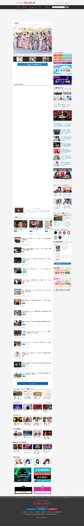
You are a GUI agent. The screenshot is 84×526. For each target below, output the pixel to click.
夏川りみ (20, 337)
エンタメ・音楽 (67, 55)
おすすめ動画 (17, 428)
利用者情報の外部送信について (53, 514)
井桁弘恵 (16, 358)
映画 (58, 55)
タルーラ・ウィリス (22, 347)
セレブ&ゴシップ (67, 60)
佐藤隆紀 (16, 337)
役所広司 (23, 306)
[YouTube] (68, 232)
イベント (26, 497)
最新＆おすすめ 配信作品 (20, 442)
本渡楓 (26, 274)
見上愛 (19, 327)
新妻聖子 (24, 337)
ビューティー (49, 497)
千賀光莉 (23, 274)
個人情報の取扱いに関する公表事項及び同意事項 (35, 514)
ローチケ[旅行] (41, 509)
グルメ (32, 497)
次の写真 (49, 26)
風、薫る (16, 327)
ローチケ (30, 509)
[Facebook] (64, 232)
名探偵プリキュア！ (17, 274)
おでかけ (37, 497)
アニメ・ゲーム (67, 57)
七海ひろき (20, 254)
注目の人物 (16, 457)
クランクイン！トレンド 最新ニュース (24, 389)
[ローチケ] (66, 3)
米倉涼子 (16, 244)
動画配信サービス (67, 62)
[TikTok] (60, 237)
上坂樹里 (23, 327)
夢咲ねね (25, 254)
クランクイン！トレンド (18, 497)
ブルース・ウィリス (29, 347)
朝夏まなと (16, 254)
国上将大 (27, 264)
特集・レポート (67, 497)
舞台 (22, 358)
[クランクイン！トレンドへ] (60, 3)
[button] (14, 59)
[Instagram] (60, 232)
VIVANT (16, 306)
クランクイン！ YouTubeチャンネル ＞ (65, 179)
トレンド (58, 62)
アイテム (60, 497)
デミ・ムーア (16, 347)
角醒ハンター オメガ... (18, 264)
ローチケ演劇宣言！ (26, 244)
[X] (55, 232)
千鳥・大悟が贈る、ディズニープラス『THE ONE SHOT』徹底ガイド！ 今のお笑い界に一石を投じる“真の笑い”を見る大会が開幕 (36, 212)
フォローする (23, 492)
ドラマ (19, 317)
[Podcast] (55, 237)
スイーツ (42, 497)
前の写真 (15, 26)
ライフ (55, 497)
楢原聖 (23, 264)
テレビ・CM (23, 317)
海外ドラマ (58, 60)
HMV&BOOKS (52, 509)
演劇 (19, 358)
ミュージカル (20, 244)
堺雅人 (19, 306)
